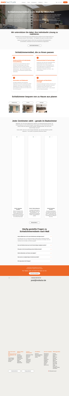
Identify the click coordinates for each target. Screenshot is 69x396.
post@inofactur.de (38, 280)
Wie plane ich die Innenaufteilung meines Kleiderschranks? (30, 249)
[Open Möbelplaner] (42, 2)
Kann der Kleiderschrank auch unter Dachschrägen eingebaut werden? (32, 245)
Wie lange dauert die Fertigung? (24, 261)
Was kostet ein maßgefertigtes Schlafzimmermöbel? (28, 257)
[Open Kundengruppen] (36, 2)
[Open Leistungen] (25, 2)
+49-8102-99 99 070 (36, 277)
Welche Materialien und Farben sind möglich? (27, 253)
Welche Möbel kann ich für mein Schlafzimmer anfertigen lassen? (31, 236)
